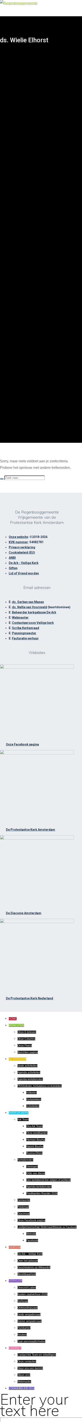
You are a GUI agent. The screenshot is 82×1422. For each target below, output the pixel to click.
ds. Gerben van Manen (28, 602)
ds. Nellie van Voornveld (29, 607)
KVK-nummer (18, 542)
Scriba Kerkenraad (25, 628)
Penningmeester (24, 633)
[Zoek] (1, 478)
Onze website (18, 537)
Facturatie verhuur (25, 638)
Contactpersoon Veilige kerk (33, 622)
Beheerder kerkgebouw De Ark (34, 612)
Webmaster (20, 617)
